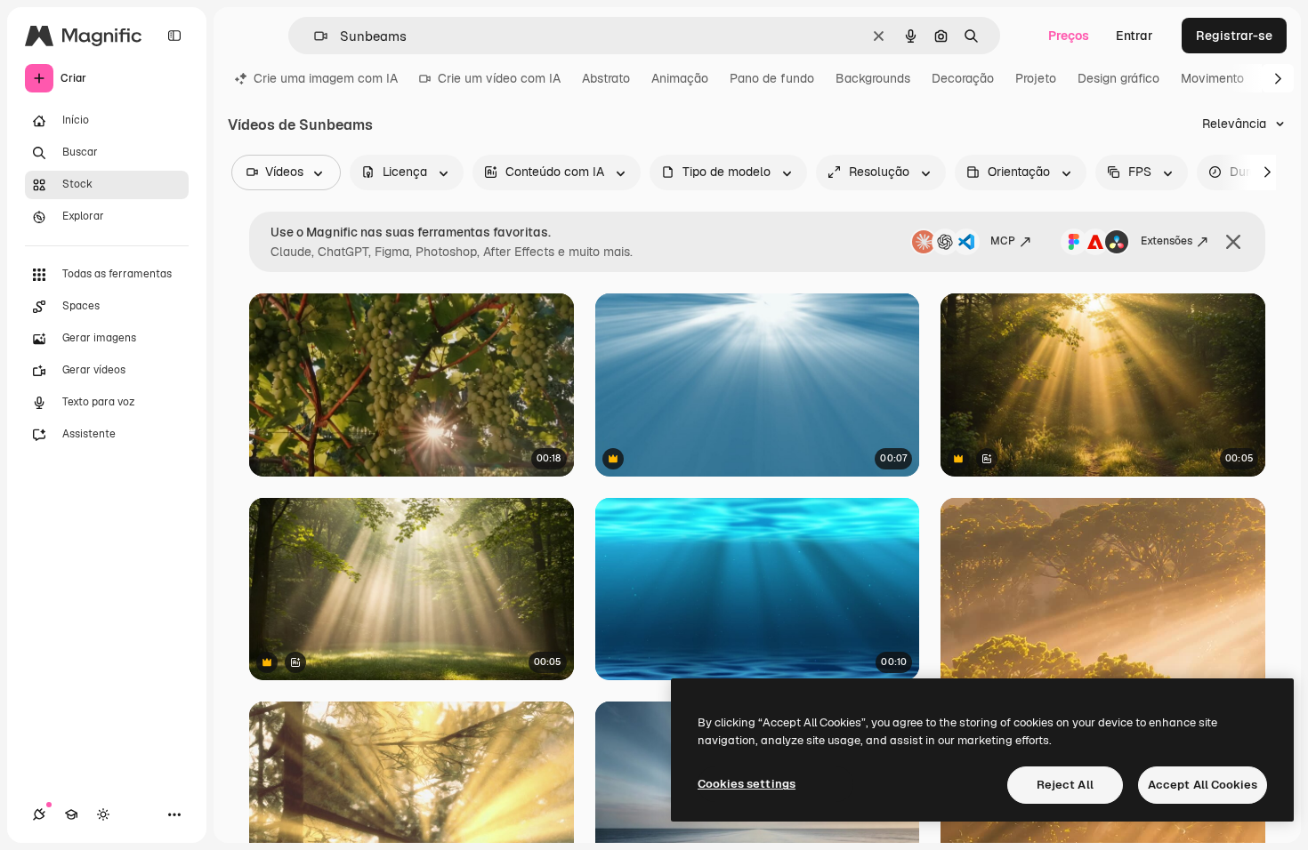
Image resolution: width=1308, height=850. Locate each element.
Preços (1068, 36)
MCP (1002, 241)
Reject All (1065, 784)
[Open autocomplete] (313, 36)
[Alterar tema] (103, 814)
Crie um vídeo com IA (499, 78)
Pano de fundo (772, 78)
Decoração (963, 78)
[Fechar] (1233, 242)
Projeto (1035, 78)
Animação (679, 78)
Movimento (1212, 78)
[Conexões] (39, 814)
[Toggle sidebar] (174, 35)
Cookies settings (746, 783)
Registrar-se (1234, 36)
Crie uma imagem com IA (326, 78)
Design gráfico (1118, 78)
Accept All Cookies (1202, 784)
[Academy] (71, 814)
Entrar (1134, 36)
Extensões (1166, 241)
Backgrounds (873, 78)
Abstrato (606, 78)
